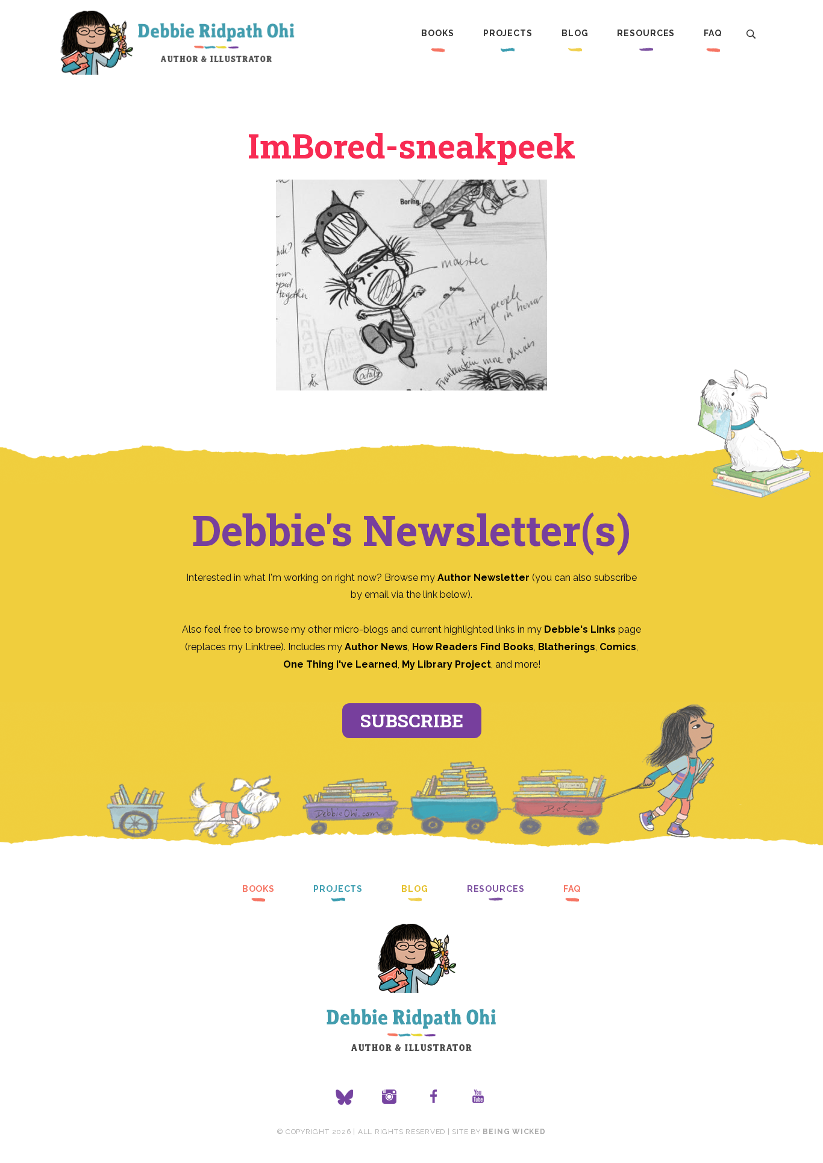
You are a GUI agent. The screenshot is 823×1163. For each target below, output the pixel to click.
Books (437, 33)
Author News (376, 647)
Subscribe (411, 720)
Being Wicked (514, 1131)
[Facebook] (434, 1097)
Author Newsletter (484, 577)
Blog (575, 33)
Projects (508, 33)
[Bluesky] (345, 1097)
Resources (646, 33)
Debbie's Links (580, 629)
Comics (617, 647)
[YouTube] (478, 1097)
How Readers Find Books (473, 647)
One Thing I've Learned (340, 664)
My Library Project (446, 664)
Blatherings (566, 647)
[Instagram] (389, 1097)
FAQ (713, 33)
